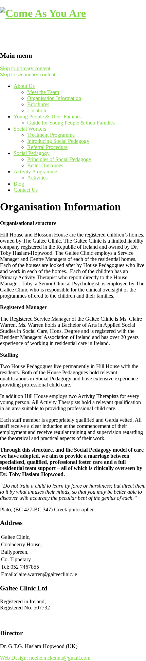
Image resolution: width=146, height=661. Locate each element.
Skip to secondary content (27, 74)
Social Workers (30, 129)
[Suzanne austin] (43, 13)
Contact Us (26, 190)
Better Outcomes (45, 165)
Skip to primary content (25, 68)
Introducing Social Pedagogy (58, 141)
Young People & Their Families (47, 116)
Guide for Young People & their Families (71, 123)
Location (36, 110)
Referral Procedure (47, 147)
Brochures (38, 104)
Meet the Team (43, 92)
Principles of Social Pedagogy (59, 159)
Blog (19, 184)
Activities (37, 178)
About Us (24, 86)
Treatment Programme (51, 135)
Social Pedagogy (32, 153)
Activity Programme (35, 171)
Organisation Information (54, 98)
